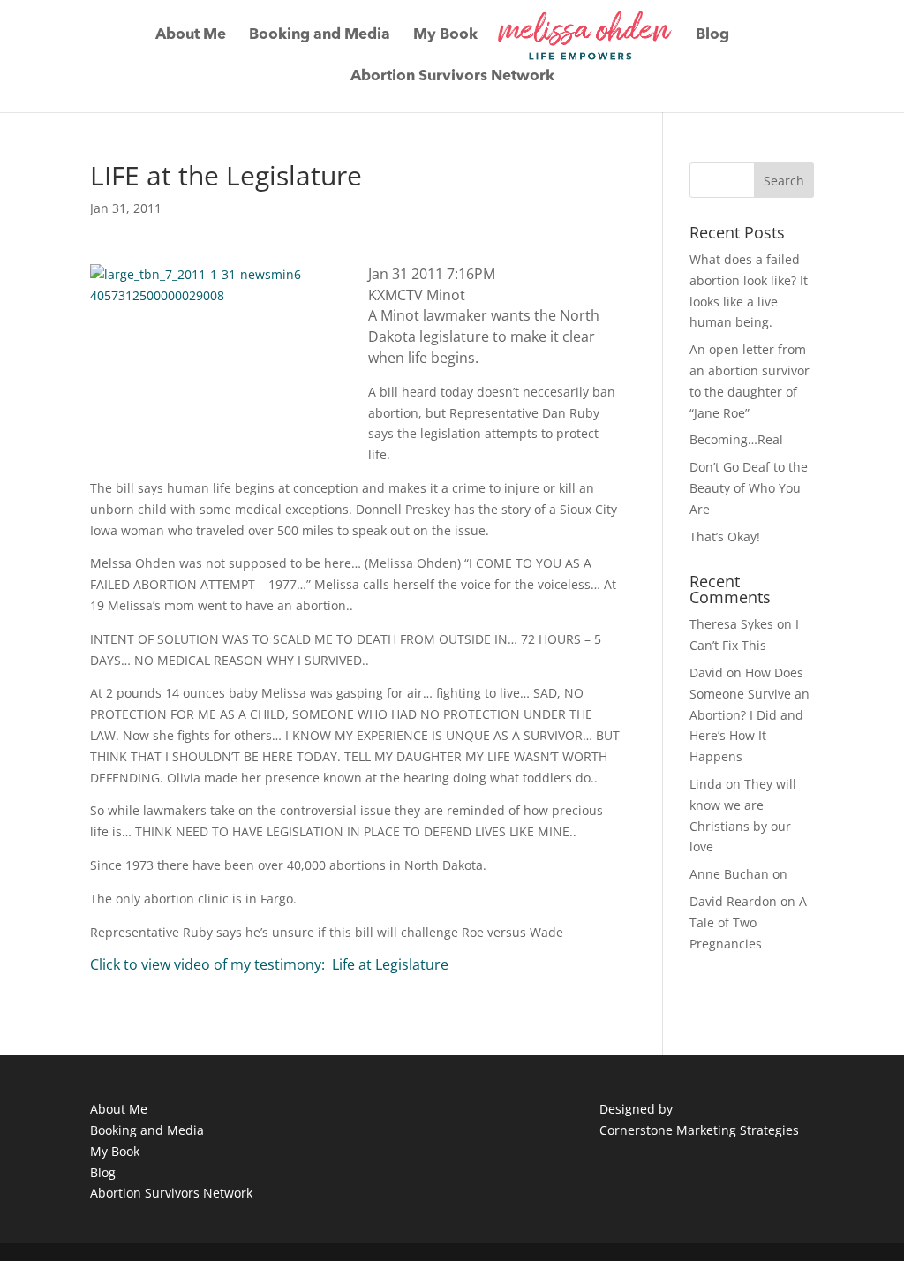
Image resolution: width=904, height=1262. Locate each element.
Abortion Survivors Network (452, 77)
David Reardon (733, 901)
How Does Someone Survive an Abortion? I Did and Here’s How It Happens (749, 714)
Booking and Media (319, 35)
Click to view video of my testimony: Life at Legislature (269, 964)
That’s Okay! (724, 536)
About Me (190, 35)
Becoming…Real (736, 439)
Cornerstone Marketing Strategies (699, 1130)
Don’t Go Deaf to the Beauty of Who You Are (748, 488)
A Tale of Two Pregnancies (748, 922)
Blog (712, 35)
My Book (445, 35)
